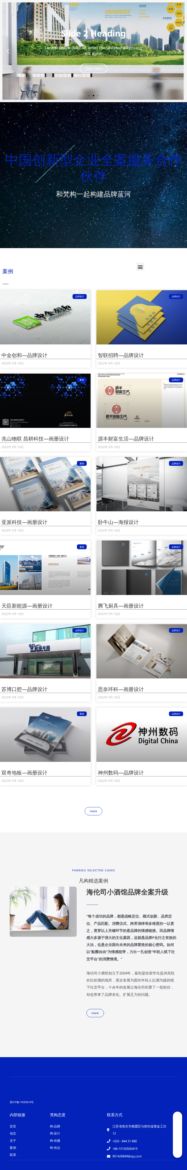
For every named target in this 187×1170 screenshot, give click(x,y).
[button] (8, 51)
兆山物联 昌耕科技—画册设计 (35, 438)
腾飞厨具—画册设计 (121, 605)
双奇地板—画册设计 (24, 772)
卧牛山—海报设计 (118, 522)
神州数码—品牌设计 (121, 772)
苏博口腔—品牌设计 (24, 689)
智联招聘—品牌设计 (121, 355)
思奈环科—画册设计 (121, 689)
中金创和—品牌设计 (24, 355)
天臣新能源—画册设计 (27, 605)
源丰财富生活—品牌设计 (126, 438)
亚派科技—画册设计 (24, 522)
